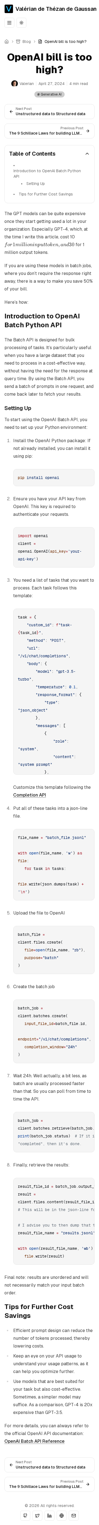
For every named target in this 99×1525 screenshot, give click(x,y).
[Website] (62, 1516)
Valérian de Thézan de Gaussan (56, 9)
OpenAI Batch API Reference (34, 1441)
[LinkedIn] (49, 1516)
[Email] (74, 1516)
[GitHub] (25, 1516)
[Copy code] (89, 474)
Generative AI (51, 94)
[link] (62, 41)
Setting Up (35, 183)
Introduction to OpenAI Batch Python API (47, 174)
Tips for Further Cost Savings (46, 194)
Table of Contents (32, 154)
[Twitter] (37, 1516)
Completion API (29, 795)
